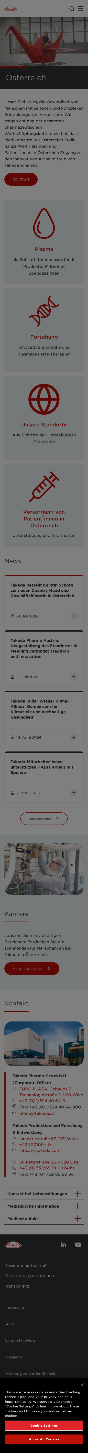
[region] (44, 1415)
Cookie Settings (44, 1425)
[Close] (82, 1384)
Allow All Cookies (44, 1439)
